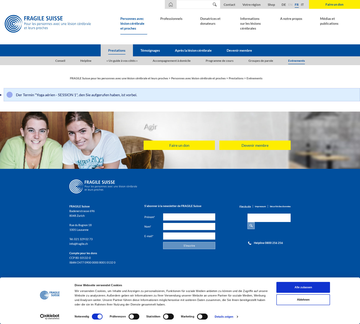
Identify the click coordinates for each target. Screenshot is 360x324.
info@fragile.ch (78, 243)
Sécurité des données (280, 206)
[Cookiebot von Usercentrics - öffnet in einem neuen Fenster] (49, 317)
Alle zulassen (303, 287)
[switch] (134, 317)
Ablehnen (303, 299)
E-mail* (148, 236)
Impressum (260, 206)
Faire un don (179, 145)
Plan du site (245, 206)
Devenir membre (255, 145)
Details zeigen (224, 316)
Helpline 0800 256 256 (268, 242)
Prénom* (149, 217)
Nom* (147, 226)
